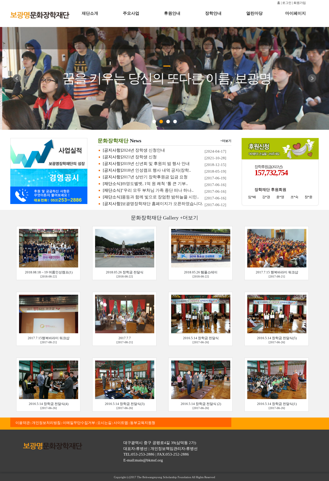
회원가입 (300, 3)
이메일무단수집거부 (79, 423)
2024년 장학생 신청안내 (143, 150)
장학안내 (213, 13)
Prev (17, 78)
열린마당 (254, 13)
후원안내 (172, 13)
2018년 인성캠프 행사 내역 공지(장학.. (156, 170)
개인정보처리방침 (46, 423)
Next (312, 78)
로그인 (286, 3)
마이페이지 (295, 13)
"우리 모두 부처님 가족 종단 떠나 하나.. (158, 190)
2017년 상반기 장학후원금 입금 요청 (155, 177)
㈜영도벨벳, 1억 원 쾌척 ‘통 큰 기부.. (155, 183)
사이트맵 (121, 423)
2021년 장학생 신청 (139, 157)
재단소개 (90, 13)
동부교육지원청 (142, 423)
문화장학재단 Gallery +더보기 (164, 217)
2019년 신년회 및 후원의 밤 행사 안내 (156, 163)
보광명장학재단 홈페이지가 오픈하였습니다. (162, 203)
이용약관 (22, 423)
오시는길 (104, 423)
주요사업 (131, 13)
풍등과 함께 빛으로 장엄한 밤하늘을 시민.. (160, 197)
